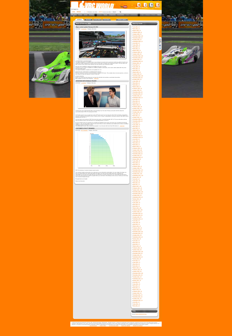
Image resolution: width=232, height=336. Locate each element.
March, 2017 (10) (137, 186)
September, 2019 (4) (138, 137)
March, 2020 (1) (137, 130)
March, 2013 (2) (137, 267)
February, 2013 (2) (137, 269)
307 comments (84, 130)
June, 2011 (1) (136, 303)
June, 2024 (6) (136, 66)
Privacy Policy (103, 325)
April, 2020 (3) (136, 128)
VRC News (74, 14)
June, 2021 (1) (136, 113)
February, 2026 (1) (137, 32)
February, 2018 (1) (137, 166)
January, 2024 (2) (137, 73)
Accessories (120, 14)
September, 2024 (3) (138, 61)
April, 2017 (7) (136, 184)
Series (85, 14)
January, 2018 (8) (137, 168)
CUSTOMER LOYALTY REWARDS (85, 128)
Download (138, 7)
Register (79, 11)
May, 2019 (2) (136, 142)
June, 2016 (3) (136, 202)
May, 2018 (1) (136, 162)
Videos (159, 14)
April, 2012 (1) (136, 287)
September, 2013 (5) (138, 256)
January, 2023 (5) (137, 90)
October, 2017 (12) (137, 173)
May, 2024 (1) (136, 68)
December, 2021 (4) (137, 110)
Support (157, 7)
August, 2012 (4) (137, 280)
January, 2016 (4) (137, 211)
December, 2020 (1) (137, 119)
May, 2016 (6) (136, 204)
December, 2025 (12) (138, 35)
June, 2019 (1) (136, 140)
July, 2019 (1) (136, 139)
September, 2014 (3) (138, 236)
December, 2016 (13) (138, 191)
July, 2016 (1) (136, 200)
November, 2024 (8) (137, 57)
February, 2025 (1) (137, 52)
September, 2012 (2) (138, 278)
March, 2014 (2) (137, 246)
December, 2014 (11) (138, 231)
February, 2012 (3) (137, 291)
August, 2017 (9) (137, 177)
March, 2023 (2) (137, 86)
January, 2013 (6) (137, 271)
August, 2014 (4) (137, 238)
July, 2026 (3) (136, 26)
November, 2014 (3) (137, 233)
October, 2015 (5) (137, 217)
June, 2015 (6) (136, 222)
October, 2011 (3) (137, 298)
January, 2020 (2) (137, 133)
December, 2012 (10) (138, 273)
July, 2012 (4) (136, 282)
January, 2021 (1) (137, 117)
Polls (134, 311)
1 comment (83, 83)
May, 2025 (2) (136, 46)
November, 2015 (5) (137, 215)
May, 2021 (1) (136, 115)
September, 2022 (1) (138, 97)
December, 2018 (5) (137, 151)
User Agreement (93, 325)
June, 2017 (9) (136, 180)
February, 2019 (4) (137, 148)
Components (112, 14)
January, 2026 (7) (137, 34)
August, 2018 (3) (137, 159)
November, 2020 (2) (137, 121)
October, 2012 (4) (137, 276)
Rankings (91, 14)
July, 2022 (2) (136, 99)
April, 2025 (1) (136, 48)
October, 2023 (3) (137, 79)
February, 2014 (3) (137, 247)
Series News (97, 19)
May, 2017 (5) (136, 182)
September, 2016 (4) (138, 197)
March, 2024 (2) (137, 72)
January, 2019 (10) (137, 150)
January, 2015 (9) (137, 229)
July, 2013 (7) (136, 260)
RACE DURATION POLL (141, 314)
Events (80, 14)
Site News (88, 19)
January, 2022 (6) (137, 108)
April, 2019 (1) (136, 144)
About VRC (145, 7)
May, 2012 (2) (136, 285)
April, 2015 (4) (136, 224)
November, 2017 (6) (137, 171)
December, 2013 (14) (138, 251)
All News (79, 19)
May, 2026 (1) (136, 28)
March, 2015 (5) (137, 226)
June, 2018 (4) (136, 160)
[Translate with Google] (160, 41)
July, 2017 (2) (136, 179)
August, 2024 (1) (137, 63)
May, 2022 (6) (136, 101)
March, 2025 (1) (137, 50)
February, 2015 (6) (137, 227)
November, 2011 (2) (137, 296)
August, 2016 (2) (137, 198)
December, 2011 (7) (137, 294)
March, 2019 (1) (137, 146)
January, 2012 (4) (137, 293)
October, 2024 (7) (137, 59)
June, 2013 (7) (136, 262)
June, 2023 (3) (136, 81)
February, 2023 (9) (137, 88)
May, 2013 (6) (136, 264)
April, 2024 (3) (136, 70)
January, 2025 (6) (137, 54)
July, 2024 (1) (136, 64)
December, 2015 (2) (137, 213)
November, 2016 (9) (137, 193)
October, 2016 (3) (137, 195)
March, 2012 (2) (137, 289)
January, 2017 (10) (137, 189)
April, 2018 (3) (136, 164)
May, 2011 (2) (136, 305)
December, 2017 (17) (138, 169)
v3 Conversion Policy (113, 325)
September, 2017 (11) (138, 175)
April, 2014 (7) (136, 244)
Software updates (122, 19)
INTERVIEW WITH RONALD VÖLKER (86, 81)
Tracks (105, 14)
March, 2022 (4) (137, 104)
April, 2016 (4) (136, 206)
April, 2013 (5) (136, 265)
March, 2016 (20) (137, 207)
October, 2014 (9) (137, 235)
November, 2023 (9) (137, 77)
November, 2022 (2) (137, 93)
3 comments (84, 29)
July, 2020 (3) (136, 122)
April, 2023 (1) (136, 84)
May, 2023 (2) (136, 83)
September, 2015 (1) (138, 218)
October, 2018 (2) (137, 155)
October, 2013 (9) (137, 255)
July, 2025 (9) (136, 43)
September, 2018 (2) (138, 157)
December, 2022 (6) (137, 92)
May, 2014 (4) (136, 242)
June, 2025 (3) (136, 44)
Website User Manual (137, 325)
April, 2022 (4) (136, 102)
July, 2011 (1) (136, 302)
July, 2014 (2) (136, 240)
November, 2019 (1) (137, 135)
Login (73, 11)
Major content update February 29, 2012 (87, 27)
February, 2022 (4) (137, 106)
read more (96, 78)
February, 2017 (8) (137, 188)
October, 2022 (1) (137, 95)
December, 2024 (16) (138, 55)
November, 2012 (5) (137, 275)
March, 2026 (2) (137, 30)
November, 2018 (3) (137, 153)
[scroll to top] (160, 323)
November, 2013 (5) (137, 253)
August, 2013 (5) (137, 258)
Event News (106, 19)
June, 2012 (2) (136, 284)
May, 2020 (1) (136, 126)
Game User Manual (125, 325)
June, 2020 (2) (136, 124)
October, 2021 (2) (137, 111)
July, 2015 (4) (136, 220)
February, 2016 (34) (137, 209)
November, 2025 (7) (137, 37)
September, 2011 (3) (138, 300)
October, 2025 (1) (137, 39)
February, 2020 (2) (137, 131)
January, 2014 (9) (137, 249)
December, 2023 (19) (138, 75)
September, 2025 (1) (138, 41)
